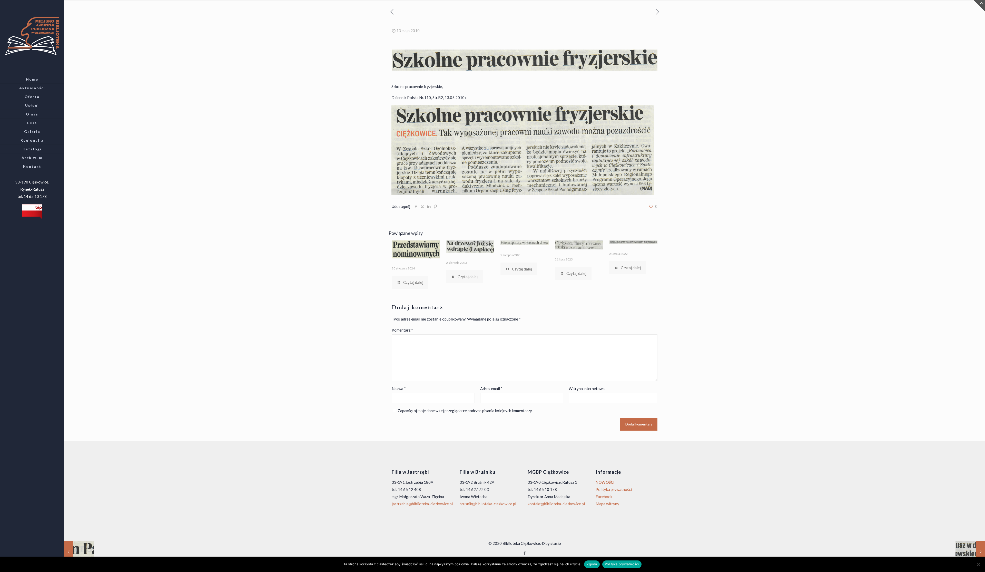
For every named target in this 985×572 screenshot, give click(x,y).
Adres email (491, 388)
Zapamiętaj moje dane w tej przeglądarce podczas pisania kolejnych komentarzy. (465, 410)
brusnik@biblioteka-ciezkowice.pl (488, 503)
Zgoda (592, 564)
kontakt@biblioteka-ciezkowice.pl (556, 503)
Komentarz (402, 330)
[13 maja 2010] (970, 551)
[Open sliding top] (979, 6)
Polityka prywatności (614, 489)
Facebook (604, 496)
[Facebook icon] (525, 553)
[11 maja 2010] (79, 551)
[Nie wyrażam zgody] (978, 564)
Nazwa (399, 388)
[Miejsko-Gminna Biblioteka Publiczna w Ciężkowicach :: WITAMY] (32, 35)
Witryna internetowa (587, 388)
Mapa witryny (607, 503)
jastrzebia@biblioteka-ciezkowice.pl (422, 503)
